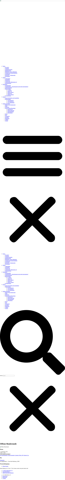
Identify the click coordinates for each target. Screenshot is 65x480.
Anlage (4, 77)
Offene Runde (5, 466)
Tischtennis (7, 116)
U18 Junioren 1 (11, 100)
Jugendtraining (8, 95)
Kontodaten (7, 74)
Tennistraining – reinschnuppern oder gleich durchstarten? (16, 86)
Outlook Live (26, 455)
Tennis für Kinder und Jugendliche (12, 98)
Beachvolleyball (11, 110)
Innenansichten (8, 83)
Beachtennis (10, 112)
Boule (6, 113)
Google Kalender (11, 455)
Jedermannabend (8, 87)
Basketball (7, 118)
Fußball (6, 119)
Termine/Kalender (8, 69)
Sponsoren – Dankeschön (10, 75)
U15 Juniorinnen (11, 102)
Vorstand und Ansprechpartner (11, 73)
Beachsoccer (10, 109)
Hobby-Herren (11, 92)
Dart (6, 115)
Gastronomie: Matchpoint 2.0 (11, 82)
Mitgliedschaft (8, 70)
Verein (4, 66)
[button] (32, 187)
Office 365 (21, 455)
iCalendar (17, 455)
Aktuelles (7, 68)
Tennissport (5, 84)
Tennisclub (2, 460)
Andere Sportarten (6, 103)
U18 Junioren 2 (11, 101)
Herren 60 (10, 93)
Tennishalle (7, 79)
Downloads (7, 76)
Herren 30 (10, 91)
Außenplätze (7, 78)
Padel (6, 106)
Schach (6, 120)
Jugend (4, 96)
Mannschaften (8, 88)
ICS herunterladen (3, 455)
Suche (1, 375)
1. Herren (9, 90)
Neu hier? (7, 67)
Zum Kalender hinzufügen (5, 454)
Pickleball (7, 107)
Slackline (7, 117)
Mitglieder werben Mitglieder (11, 71)
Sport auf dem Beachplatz (10, 108)
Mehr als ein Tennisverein (10, 104)
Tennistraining (8, 85)
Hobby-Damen (11, 94)
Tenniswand (7, 81)
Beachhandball (11, 111)
